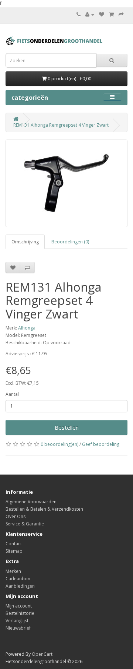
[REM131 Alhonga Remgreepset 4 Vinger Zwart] (66, 183)
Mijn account (19, 606)
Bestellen (67, 427)
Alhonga (26, 328)
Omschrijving (25, 242)
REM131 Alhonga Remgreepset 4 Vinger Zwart (61, 125)
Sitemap (14, 551)
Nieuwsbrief (18, 628)
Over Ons (15, 516)
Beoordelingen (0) (70, 242)
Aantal (12, 394)
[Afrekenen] (121, 14)
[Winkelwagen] (111, 14)
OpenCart (42, 654)
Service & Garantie (25, 524)
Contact (14, 544)
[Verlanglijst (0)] (101, 14)
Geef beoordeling (100, 444)
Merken (13, 571)
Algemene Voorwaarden (31, 502)
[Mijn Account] (89, 14)
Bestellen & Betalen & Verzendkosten (44, 509)
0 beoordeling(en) (59, 444)
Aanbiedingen (20, 586)
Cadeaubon (18, 578)
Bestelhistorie (20, 613)
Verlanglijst (17, 620)
